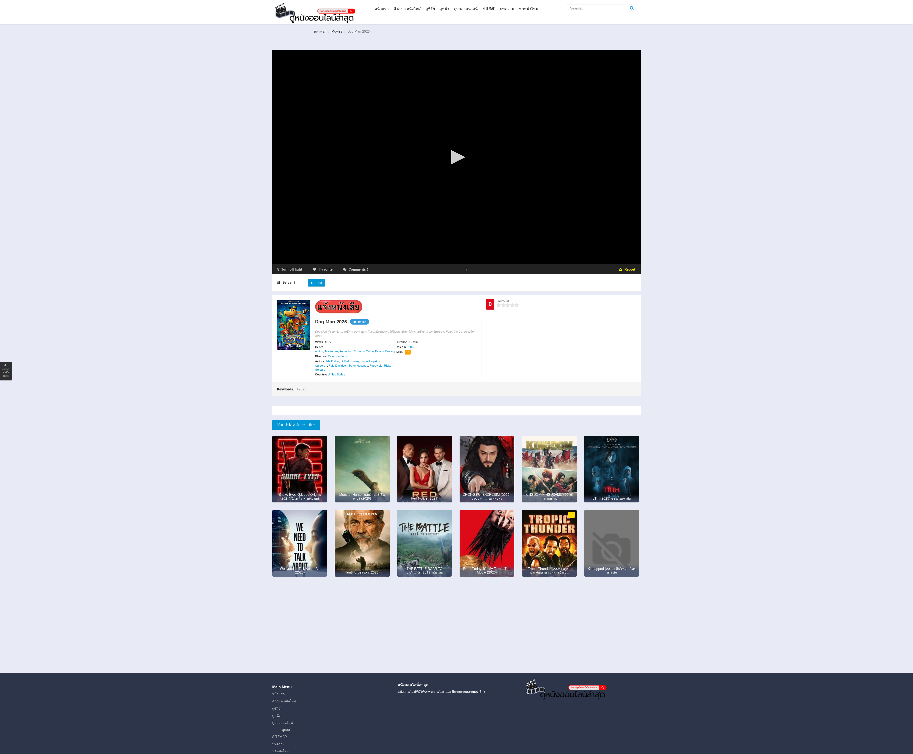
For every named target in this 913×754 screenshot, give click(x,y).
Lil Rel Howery (349, 361)
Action (319, 351)
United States (336, 374)
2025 (411, 347)
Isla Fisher (332, 361)
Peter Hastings (337, 356)
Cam (319, 283)
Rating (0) (502, 300)
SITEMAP (488, 8)
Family (379, 351)
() (397, 269)
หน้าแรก (381, 8)
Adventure (331, 351)
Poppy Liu (376, 365)
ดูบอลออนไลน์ (466, 8)
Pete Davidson (338, 365)
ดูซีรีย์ (430, 8)
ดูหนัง (444, 8)
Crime (370, 351)
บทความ (507, 8)
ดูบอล (286, 729)
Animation (345, 351)
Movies (336, 31)
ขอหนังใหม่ (528, 8)
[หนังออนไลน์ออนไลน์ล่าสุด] (316, 12)
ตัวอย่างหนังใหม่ (407, 8)
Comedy (359, 351)
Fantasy (390, 351)
